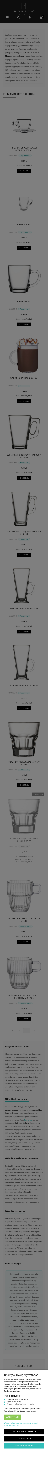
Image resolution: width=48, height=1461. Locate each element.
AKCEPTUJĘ (12, 1417)
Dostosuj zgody (24, 1438)
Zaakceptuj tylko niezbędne (24, 1431)
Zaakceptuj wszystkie (24, 1445)
